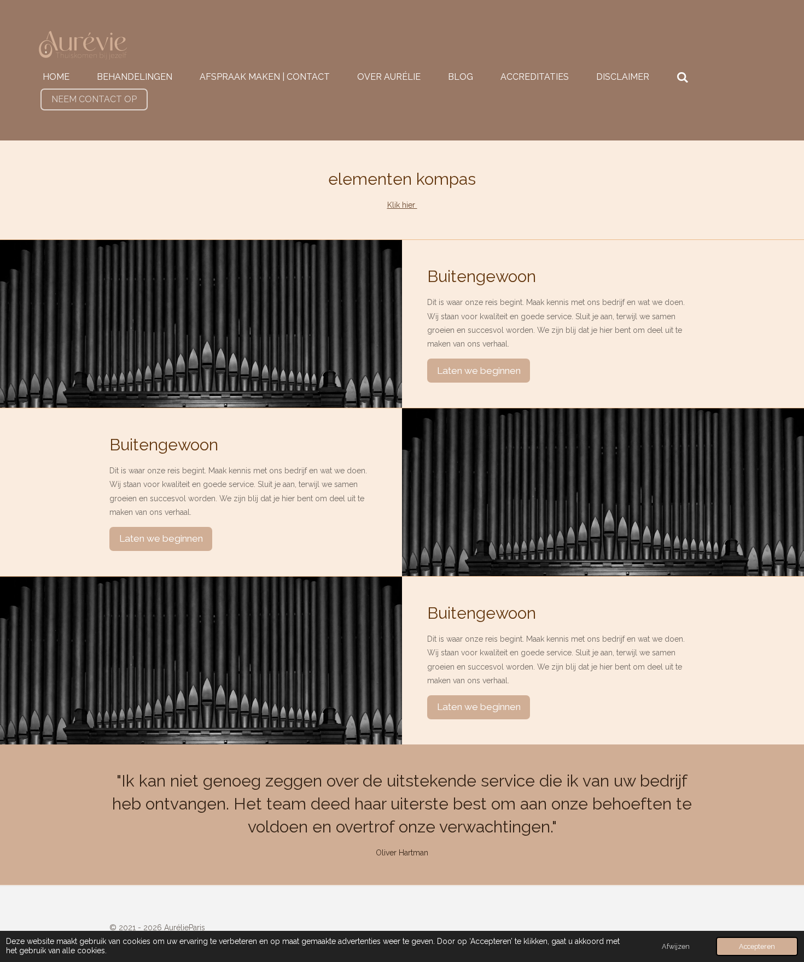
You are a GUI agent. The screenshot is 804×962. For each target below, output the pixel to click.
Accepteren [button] (757, 946)
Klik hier (402, 205)
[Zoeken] (683, 77)
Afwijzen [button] (676, 946)
